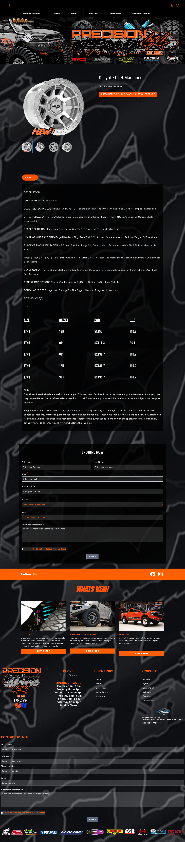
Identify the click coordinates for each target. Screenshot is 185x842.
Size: (24, 512)
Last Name (99, 462)
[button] (9, 5)
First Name (6, 744)
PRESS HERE (43, 651)
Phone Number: (30, 486)
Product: (26, 499)
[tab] (88, 61)
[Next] (179, 40)
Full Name (27, 461)
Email (25, 473)
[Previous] (5, 40)
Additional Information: (33, 524)
